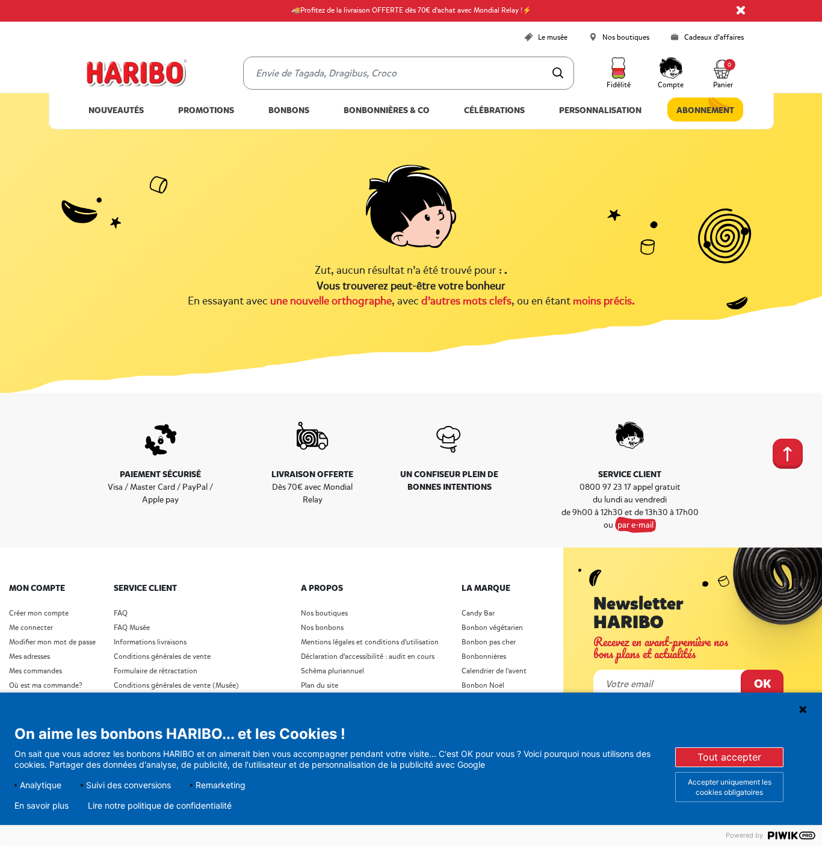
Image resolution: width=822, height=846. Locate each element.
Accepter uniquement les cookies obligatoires (729, 787)
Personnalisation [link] (600, 110)
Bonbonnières (484, 656)
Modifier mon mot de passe (52, 642)
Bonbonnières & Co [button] (387, 110)
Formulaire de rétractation (155, 671)
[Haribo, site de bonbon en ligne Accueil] (136, 73)
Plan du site (319, 685)
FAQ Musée (132, 627)
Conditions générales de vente (162, 656)
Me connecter (31, 627)
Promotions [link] (206, 110)
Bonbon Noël (483, 685)
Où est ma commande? (45, 685)
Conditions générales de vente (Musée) (176, 685)
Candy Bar (478, 613)
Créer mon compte (39, 613)
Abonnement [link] (705, 110)
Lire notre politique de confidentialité (160, 805)
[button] (619, 73)
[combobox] (408, 73)
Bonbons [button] (288, 110)
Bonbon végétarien (492, 627)
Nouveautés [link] (116, 110)
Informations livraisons (150, 642)
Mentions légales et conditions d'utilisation (370, 642)
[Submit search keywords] (557, 72)
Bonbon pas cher (489, 642)
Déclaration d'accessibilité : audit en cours (367, 656)
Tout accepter (729, 757)
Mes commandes (35, 671)
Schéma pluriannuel (333, 671)
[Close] (741, 10)
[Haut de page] (786, 451)
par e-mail (635, 525)
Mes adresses (29, 656)
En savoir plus (41, 805)
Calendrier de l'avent (494, 671)
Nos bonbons (322, 627)
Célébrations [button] (494, 110)
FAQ (121, 613)
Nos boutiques (324, 613)
